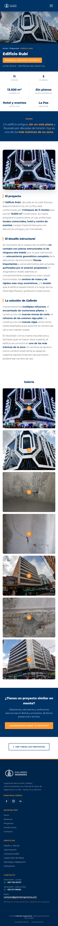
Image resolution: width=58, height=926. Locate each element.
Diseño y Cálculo (12, 846)
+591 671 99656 (14, 889)
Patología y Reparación (15, 862)
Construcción (10, 827)
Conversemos (37, 922)
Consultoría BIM (11, 854)
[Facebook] (6, 801)
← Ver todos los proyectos (29, 747)
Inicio (5, 48)
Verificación (9, 866)
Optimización (10, 850)
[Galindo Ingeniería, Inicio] (10, 6)
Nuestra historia (22, 922)
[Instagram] (13, 801)
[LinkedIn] (20, 801)
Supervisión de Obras (14, 858)
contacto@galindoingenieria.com (20, 897)
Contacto (8, 831)
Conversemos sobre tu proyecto (29, 726)
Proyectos (14, 48)
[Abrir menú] (51, 6)
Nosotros (8, 819)
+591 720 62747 (14, 882)
